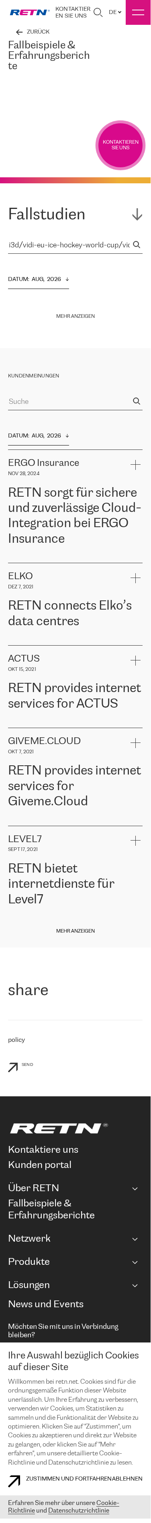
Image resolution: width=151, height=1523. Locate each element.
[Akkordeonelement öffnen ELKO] (135, 578)
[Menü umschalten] (138, 12)
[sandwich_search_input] (137, 246)
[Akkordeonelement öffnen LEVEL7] (135, 841)
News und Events (46, 1304)
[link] (30, 12)
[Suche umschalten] (98, 12)
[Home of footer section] (74, 1128)
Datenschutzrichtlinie (78, 1511)
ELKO (87, 641)
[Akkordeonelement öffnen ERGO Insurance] (135, 465)
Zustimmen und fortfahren (69, 1479)
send (27, 1065)
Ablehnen (127, 1479)
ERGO (16, 558)
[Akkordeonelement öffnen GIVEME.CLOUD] (135, 743)
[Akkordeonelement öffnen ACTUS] (135, 660)
